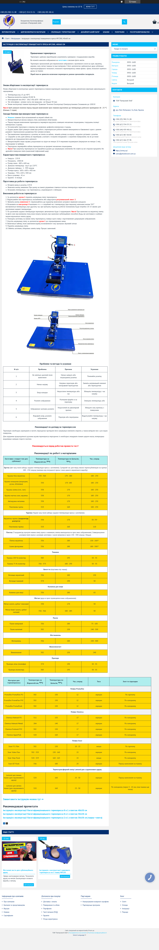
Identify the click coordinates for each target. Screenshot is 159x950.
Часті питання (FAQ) (50, 912)
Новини (6, 912)
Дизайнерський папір (90, 32)
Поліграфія (119, 32)
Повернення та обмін (51, 905)
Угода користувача (50, 919)
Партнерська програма (91, 905)
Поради (125, 912)
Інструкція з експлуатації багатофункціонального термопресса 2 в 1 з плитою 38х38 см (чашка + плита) (52, 817)
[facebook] (4, 824)
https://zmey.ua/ (122, 150)
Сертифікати (8, 915)
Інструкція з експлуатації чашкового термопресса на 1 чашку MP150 (54, 871)
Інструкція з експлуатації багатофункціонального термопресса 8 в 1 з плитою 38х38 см (45, 814)
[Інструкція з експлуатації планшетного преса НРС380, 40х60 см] (15, 62)
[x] (7, 824)
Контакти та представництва (14, 905)
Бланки (106, 32)
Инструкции (15, 38)
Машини (11, 117)
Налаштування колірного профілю (96, 901)
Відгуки (6, 908)
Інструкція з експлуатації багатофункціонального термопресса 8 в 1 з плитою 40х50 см (45, 810)
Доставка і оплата (50, 901)
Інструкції (125, 908)
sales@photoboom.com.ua (126, 154)
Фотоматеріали (8, 32)
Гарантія (46, 915)
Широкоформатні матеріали (33, 32)
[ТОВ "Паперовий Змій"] (9, 22)
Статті (7, 38)
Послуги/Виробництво (140, 32)
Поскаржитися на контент (78, 933)
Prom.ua (91, 930)
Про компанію (9, 901)
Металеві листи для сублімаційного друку (18, 871)
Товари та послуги (121, 49)
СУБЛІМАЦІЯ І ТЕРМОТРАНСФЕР (63, 32)
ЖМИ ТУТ (90, 6)
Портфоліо (47, 908)
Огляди (125, 905)
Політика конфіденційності (97, 933)
